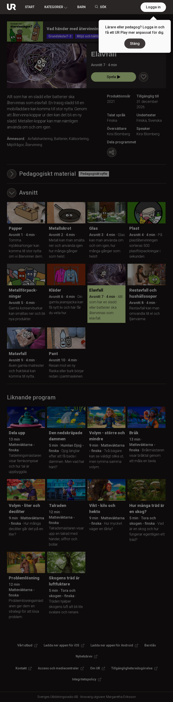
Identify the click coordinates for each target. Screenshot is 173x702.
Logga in (153, 7)
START (29, 7)
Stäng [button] (135, 43)
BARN (81, 7)
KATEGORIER (53, 7)
